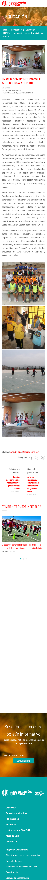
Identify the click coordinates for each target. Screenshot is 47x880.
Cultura (18, 452)
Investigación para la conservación (21, 866)
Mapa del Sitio (12, 836)
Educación (30, 30)
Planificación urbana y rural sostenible (23, 855)
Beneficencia (12, 872)
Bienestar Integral (14, 861)
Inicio (4, 30)
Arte (12, 452)
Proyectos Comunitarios (17, 849)
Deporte (26, 452)
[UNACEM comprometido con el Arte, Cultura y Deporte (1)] (23, 327)
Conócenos (11, 807)
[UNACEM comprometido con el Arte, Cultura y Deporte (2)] (23, 371)
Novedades (16, 30)
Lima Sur (35, 452)
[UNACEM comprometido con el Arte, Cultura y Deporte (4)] (23, 283)
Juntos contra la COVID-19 (18, 830)
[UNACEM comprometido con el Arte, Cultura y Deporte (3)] (23, 415)
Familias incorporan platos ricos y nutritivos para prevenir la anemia (13, 483)
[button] (21, 559)
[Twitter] (37, 458)
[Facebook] (31, 458)
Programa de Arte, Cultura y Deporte (17, 93)
